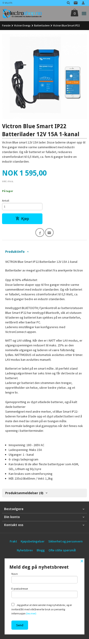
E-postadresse (19, 588)
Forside (6, 25)
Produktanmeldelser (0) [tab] (24, 493)
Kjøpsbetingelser (32, 541)
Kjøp (25, 218)
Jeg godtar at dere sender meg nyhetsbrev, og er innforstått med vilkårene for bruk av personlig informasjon (41, 609)
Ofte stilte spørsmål (62, 550)
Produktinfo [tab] (15, 251)
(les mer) (31, 613)
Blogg (41, 550)
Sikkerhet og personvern (65, 541)
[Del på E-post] (49, 232)
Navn (14, 573)
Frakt (13, 541)
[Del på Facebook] (39, 232)
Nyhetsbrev (25, 550)
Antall (5, 200)
